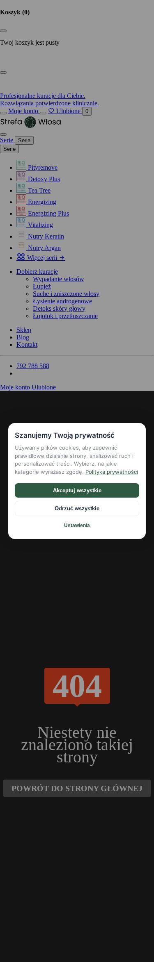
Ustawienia (77, 525)
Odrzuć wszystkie (77, 508)
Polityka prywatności (111, 471)
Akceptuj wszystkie (77, 490)
